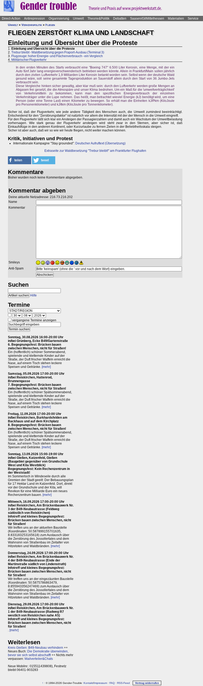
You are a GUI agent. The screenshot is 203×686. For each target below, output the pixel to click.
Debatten (119, 18)
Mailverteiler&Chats (39, 659)
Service (193, 18)
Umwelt (78, 18)
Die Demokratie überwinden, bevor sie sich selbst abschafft (38, 653)
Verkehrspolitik (31, 25)
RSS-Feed (123, 683)
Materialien (176, 18)
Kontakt (88, 683)
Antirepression (34, 18)
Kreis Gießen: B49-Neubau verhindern (35, 648)
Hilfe (33, 295)
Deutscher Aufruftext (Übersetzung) (100, 143)
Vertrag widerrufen (147, 683)
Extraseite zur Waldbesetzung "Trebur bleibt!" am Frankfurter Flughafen (95, 151)
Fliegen (50, 25)
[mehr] (46, 367)
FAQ (112, 683)
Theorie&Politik (98, 18)
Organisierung (59, 18)
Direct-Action (11, 18)
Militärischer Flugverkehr (29, 60)
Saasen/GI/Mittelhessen (147, 18)
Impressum (100, 683)
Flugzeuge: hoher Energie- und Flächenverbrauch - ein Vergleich (57, 56)
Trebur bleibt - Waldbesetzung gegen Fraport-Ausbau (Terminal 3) (57, 52)
